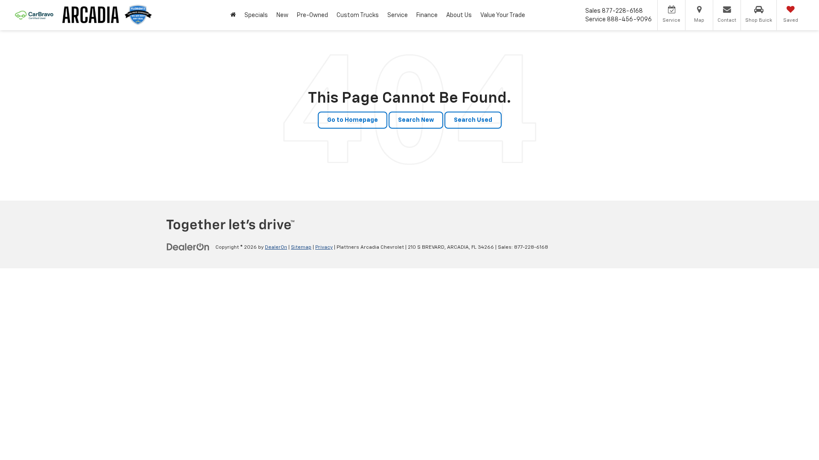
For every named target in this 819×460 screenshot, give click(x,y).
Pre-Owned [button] (312, 15)
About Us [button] (459, 15)
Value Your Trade (502, 15)
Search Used (473, 120)
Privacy (324, 247)
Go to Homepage (352, 120)
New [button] (282, 15)
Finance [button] (427, 15)
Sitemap (301, 247)
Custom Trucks (358, 15)
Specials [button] (256, 15)
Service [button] (397, 15)
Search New (416, 120)
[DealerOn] (188, 247)
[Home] (233, 15)
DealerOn (276, 247)
